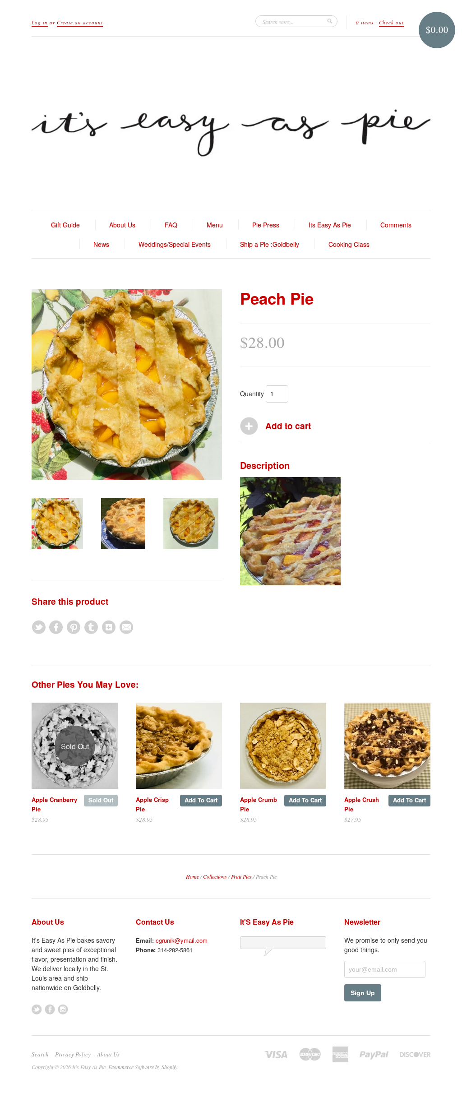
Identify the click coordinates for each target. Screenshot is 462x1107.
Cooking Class (349, 244)
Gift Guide (65, 224)
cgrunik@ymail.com (182, 940)
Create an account (80, 22)
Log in (40, 22)
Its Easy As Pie (330, 224)
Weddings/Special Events (175, 244)
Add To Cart (201, 800)
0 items (365, 22)
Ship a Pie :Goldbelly (269, 244)
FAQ (171, 224)
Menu (215, 224)
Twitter (37, 1009)
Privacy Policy (73, 1054)
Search (40, 1054)
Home (192, 876)
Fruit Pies (241, 876)
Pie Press (265, 224)
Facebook (50, 1009)
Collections (215, 876)
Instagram (63, 1009)
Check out (391, 22)
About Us (122, 224)
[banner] (231, 123)
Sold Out (100, 800)
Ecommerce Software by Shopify (142, 1066)
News (101, 244)
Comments (395, 224)
